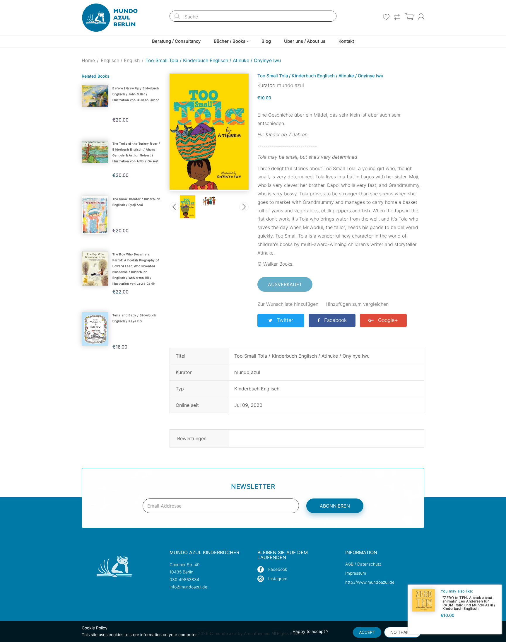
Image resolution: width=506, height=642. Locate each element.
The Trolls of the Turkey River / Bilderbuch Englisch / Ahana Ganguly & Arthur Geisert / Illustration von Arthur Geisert (136, 152)
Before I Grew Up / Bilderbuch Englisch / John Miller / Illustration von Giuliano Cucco (136, 94)
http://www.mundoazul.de (369, 582)
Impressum (355, 573)
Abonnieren (335, 506)
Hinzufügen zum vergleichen (357, 304)
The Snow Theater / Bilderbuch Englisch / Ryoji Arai (136, 201)
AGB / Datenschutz (363, 563)
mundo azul (290, 85)
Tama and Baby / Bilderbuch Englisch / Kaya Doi (134, 318)
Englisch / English (120, 60)
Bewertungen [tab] (191, 438)
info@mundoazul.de (188, 586)
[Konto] (421, 16)
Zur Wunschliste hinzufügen (287, 304)
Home (88, 60)
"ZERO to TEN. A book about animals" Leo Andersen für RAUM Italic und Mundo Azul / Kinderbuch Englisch (468, 602)
